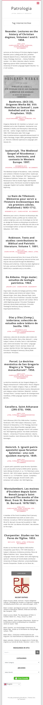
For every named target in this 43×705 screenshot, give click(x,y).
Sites (34, 118)
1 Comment (21, 120)
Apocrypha (8, 167)
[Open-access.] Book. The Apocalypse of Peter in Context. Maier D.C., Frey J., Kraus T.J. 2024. (20, 616)
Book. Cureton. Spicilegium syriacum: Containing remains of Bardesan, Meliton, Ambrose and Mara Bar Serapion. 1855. (20, 609)
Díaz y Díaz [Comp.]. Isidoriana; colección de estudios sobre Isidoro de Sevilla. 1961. (21, 322)
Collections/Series (12, 118)
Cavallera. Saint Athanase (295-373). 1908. (21, 408)
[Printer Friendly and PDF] (21, 678)
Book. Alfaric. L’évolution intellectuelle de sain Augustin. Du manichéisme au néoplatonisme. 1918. (21, 635)
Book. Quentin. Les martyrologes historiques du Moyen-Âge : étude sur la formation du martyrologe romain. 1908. (21, 629)
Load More (21, 573)
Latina (22, 45)
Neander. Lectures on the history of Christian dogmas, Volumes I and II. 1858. (21, 36)
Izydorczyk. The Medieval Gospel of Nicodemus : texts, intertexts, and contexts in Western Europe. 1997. (21, 156)
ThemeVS (22, 699)
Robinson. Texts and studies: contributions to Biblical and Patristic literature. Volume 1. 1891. (21, 242)
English (9, 684)
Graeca (21, 118)
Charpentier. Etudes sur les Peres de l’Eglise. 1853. (21, 537)
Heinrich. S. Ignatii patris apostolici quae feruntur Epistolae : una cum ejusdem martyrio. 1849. (22, 451)
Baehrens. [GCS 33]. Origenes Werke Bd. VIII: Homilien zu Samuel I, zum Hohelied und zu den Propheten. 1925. (21, 107)
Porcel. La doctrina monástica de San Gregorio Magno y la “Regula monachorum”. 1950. (21, 366)
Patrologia (21, 8)
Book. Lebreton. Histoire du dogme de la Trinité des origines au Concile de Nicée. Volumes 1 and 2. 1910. (21, 641)
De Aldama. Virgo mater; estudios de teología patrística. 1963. (21, 279)
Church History (14, 45)
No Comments (21, 48)
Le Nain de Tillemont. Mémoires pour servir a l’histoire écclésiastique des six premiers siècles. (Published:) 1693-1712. (21, 201)
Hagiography (32, 286)
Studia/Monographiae (21, 47)
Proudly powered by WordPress (17, 697)
